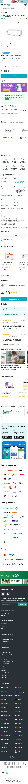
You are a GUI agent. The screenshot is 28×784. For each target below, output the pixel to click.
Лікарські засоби (5, 647)
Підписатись (22, 604)
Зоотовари (3, 670)
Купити (14, 76)
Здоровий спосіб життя (6, 673)
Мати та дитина (5, 663)
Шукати (25, 8)
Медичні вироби (5, 656)
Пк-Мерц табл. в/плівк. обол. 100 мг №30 (7, 263)
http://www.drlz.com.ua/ (10, 209)
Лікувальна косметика (6, 654)
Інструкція (17, 22)
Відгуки (25, 22)
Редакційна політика (6, 637)
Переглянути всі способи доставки (9, 113)
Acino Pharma (4, 18)
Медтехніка (4, 659)
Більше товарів (5, 150)
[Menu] (2, 4)
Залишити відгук (14, 299)
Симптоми (3, 677)
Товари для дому (5, 666)
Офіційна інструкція (7, 239)
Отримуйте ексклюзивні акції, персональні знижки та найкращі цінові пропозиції (13, 599)
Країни (2, 628)
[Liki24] (4, 772)
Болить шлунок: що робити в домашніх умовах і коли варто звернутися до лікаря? (10, 366)
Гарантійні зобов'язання (7, 634)
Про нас (3, 626)
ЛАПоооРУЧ (4, 668)
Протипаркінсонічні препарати (19, 182)
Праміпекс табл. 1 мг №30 (8, 137)
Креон (10, 410)
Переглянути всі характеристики (9, 211)
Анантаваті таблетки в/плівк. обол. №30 (8, 393)
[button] (7, 60)
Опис (8, 22)
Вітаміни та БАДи (5, 652)
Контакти (3, 615)
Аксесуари (3, 675)
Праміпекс (16, 199)
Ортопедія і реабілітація (7, 661)
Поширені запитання (6, 618)
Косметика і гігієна (5, 650)
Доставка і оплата (5, 613)
